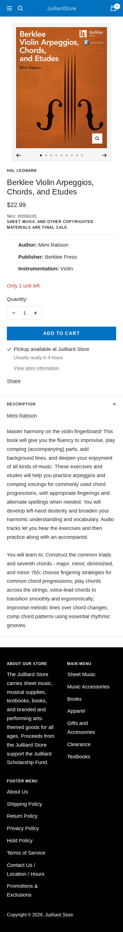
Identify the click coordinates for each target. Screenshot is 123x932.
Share (14, 381)
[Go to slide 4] (56, 155)
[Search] (20, 8)
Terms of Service (26, 853)
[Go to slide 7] (72, 155)
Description (21, 404)
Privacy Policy (23, 828)
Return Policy (22, 816)
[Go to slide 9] (82, 155)
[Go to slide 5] (61, 155)
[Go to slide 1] (41, 155)
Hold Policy (20, 840)
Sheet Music (81, 674)
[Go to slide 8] (77, 155)
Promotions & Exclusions (22, 890)
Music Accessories (88, 687)
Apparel (76, 711)
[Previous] (18, 155)
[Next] (104, 155)
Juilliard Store (59, 914)
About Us (17, 792)
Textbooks (78, 757)
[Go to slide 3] (51, 155)
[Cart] (113, 8)
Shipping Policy (24, 804)
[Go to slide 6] (67, 155)
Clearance (79, 744)
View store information (36, 368)
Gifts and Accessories (81, 727)
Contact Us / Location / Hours (25, 869)
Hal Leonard (22, 170)
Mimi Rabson (22, 416)
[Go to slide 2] (46, 155)
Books (74, 699)
